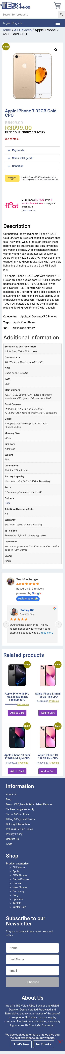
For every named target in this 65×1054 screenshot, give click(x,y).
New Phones (20, 887)
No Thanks (43, 1044)
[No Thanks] (59, 1040)
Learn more (53, 179)
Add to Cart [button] (17, 712)
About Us (11, 794)
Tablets (17, 903)
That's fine (21, 1044)
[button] (58, 23)
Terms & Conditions (17, 814)
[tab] (32, 150)
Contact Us (12, 839)
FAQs (9, 844)
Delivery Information (18, 824)
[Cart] (57, 5)
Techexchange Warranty (20, 809)
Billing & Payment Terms (20, 819)
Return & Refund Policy (19, 829)
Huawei (17, 883)
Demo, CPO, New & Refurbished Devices (29, 804)
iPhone (31, 322)
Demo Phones (21, 879)
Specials (18, 899)
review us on (26, 598)
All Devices (23, 30)
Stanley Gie (27, 610)
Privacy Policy (14, 834)
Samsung (18, 891)
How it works (28, 210)
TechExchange (27, 579)
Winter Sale (19, 907)
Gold (7, 503)
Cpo (23, 322)
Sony (16, 895)
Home (6, 30)
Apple (23, 316)
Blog (8, 799)
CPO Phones (49, 316)
